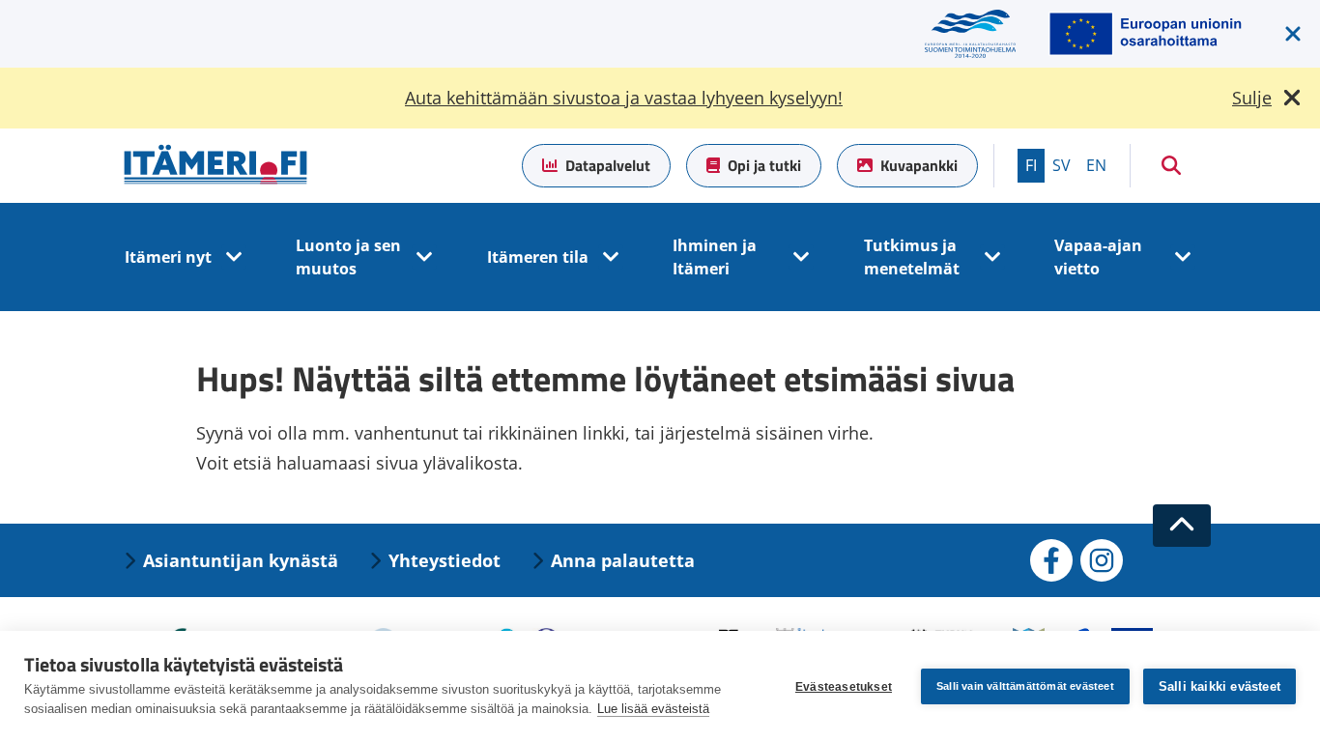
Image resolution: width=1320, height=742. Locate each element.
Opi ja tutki (764, 165)
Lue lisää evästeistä (653, 708)
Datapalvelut (607, 165)
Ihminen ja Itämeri (715, 257)
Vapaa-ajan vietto (1098, 257)
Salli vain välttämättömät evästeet (1025, 686)
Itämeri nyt (168, 257)
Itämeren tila (537, 257)
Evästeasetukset (843, 687)
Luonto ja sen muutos (348, 257)
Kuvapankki (919, 165)
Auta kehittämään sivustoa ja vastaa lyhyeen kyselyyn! (624, 97)
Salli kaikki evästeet (1219, 686)
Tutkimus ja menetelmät (912, 257)
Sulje (1252, 97)
